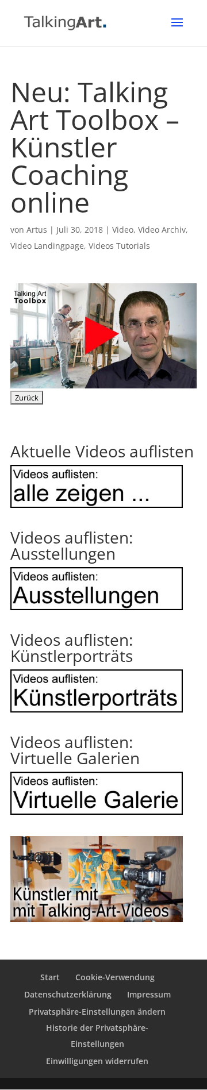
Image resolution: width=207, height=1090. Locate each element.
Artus (36, 229)
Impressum (149, 994)
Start (50, 977)
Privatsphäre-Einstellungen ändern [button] (97, 1011)
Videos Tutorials (119, 245)
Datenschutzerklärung (68, 994)
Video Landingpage (47, 245)
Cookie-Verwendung (115, 977)
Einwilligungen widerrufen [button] (97, 1061)
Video (122, 229)
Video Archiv (162, 229)
